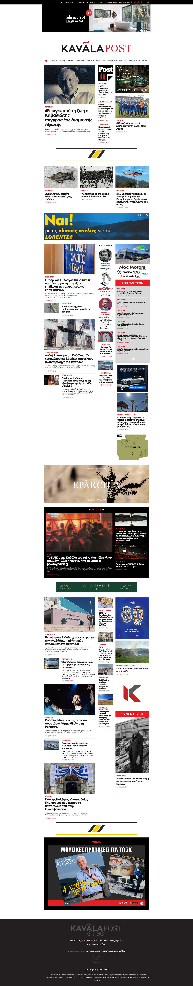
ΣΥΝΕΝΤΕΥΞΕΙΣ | (101, 60)
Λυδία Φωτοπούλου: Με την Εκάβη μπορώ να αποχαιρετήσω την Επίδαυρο (132, 781)
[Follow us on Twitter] (135, 2)
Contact (96, 959)
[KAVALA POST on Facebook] (89, 933)
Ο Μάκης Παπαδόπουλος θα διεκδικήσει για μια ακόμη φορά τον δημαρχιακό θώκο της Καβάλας (105, 111)
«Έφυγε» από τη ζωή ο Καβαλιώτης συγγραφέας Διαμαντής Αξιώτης (129, 292)
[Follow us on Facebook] (132, 2)
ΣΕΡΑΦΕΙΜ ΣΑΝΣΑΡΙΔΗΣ (105, 313)
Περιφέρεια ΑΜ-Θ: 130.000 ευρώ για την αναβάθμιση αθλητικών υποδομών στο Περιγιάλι (105, 133)
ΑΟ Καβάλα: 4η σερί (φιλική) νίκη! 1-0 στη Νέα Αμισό (131, 126)
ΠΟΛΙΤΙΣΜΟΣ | (90, 60)
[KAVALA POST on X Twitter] (93, 933)
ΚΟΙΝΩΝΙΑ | (70, 60)
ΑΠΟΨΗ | (62, 60)
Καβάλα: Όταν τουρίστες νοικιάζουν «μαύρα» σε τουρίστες (104, 684)
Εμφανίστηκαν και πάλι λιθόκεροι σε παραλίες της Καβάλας (58, 196)
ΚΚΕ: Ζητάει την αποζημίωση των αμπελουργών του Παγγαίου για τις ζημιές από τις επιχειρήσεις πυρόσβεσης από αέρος (132, 199)
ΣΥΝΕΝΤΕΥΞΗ (132, 714)
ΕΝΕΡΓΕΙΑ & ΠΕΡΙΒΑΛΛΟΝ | (128, 60)
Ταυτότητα (96, 962)
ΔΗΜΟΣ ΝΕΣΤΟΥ (111, 2)
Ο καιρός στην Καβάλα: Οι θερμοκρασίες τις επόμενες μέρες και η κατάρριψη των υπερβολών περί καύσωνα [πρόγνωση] (131, 422)
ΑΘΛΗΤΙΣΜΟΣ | (113, 60)
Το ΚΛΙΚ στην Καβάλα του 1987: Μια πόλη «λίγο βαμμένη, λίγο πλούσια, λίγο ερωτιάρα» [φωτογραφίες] (79, 561)
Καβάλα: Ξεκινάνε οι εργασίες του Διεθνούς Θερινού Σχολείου (105, 91)
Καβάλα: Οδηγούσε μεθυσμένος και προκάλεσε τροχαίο (76, 309)
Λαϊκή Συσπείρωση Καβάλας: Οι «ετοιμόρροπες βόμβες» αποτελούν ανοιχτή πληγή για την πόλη (69, 359)
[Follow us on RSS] (141, 2)
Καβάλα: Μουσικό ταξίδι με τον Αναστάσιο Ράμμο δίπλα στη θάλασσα (66, 723)
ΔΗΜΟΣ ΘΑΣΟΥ (124, 2)
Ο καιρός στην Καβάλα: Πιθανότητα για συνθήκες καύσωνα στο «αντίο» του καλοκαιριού (105, 718)
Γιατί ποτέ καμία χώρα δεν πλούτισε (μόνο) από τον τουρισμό (75, 745)
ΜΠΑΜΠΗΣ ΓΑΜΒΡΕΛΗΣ (105, 264)
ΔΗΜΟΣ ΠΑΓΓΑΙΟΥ (96, 2)
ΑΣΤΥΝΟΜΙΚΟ (143, 60)
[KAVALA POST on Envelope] (98, 933)
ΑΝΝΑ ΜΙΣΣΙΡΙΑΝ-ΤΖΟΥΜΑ (105, 288)
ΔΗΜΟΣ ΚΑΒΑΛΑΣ (82, 2)
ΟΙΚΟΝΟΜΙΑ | (79, 60)
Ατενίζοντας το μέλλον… (106, 269)
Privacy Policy (96, 957)
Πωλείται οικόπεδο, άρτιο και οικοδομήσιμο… (106, 293)
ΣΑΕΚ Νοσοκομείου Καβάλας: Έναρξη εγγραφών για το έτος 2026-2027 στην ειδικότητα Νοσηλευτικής (106, 653)
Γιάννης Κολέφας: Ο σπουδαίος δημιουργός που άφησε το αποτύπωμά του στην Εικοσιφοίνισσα (106, 323)
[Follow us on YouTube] (139, 2)
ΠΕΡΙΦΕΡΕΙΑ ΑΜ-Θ (66, 2)
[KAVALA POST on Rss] (102, 933)
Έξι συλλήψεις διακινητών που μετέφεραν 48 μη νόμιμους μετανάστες (77, 664)
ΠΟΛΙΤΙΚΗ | (54, 60)
